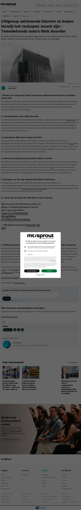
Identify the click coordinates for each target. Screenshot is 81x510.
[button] (40, 254)
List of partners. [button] (52, 261)
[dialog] (40, 255)
